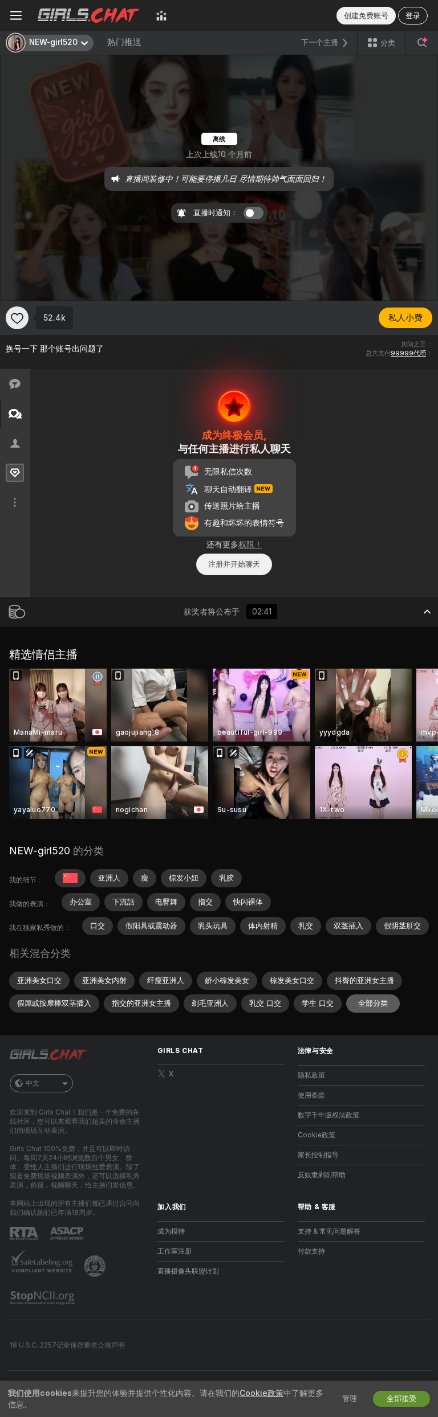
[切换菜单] (16, 15)
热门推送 (124, 42)
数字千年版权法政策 (328, 1115)
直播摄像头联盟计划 (188, 1271)
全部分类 (373, 1003)
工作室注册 (174, 1251)
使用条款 (311, 1095)
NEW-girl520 (39, 851)
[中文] (70, 878)
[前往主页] (89, 15)
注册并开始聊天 (234, 564)
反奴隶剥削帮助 (322, 1175)
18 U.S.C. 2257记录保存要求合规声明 (67, 1345)
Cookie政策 (316, 1135)
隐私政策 (311, 1075)
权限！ (250, 544)
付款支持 (311, 1251)
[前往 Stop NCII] (43, 1298)
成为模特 (171, 1231)
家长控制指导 (318, 1155)
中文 (32, 1083)
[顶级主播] (161, 15)
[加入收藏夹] (17, 317)
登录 (412, 15)
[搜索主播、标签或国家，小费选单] (422, 43)
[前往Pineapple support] (96, 1266)
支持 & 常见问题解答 (329, 1231)
